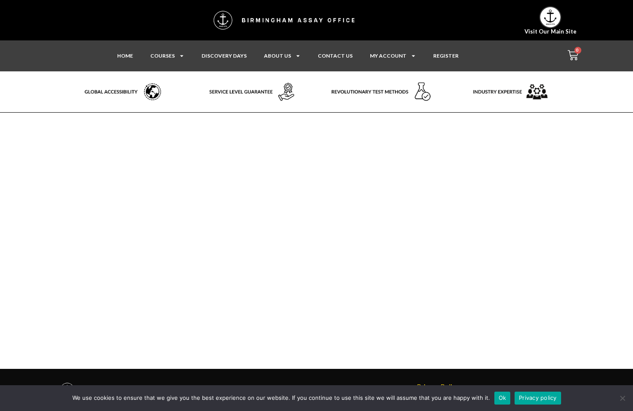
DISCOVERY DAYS (224, 55)
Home (125, 55)
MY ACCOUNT (388, 55)
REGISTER (446, 55)
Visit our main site (550, 31)
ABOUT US (277, 55)
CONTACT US (335, 55)
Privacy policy (538, 397)
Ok (502, 397)
